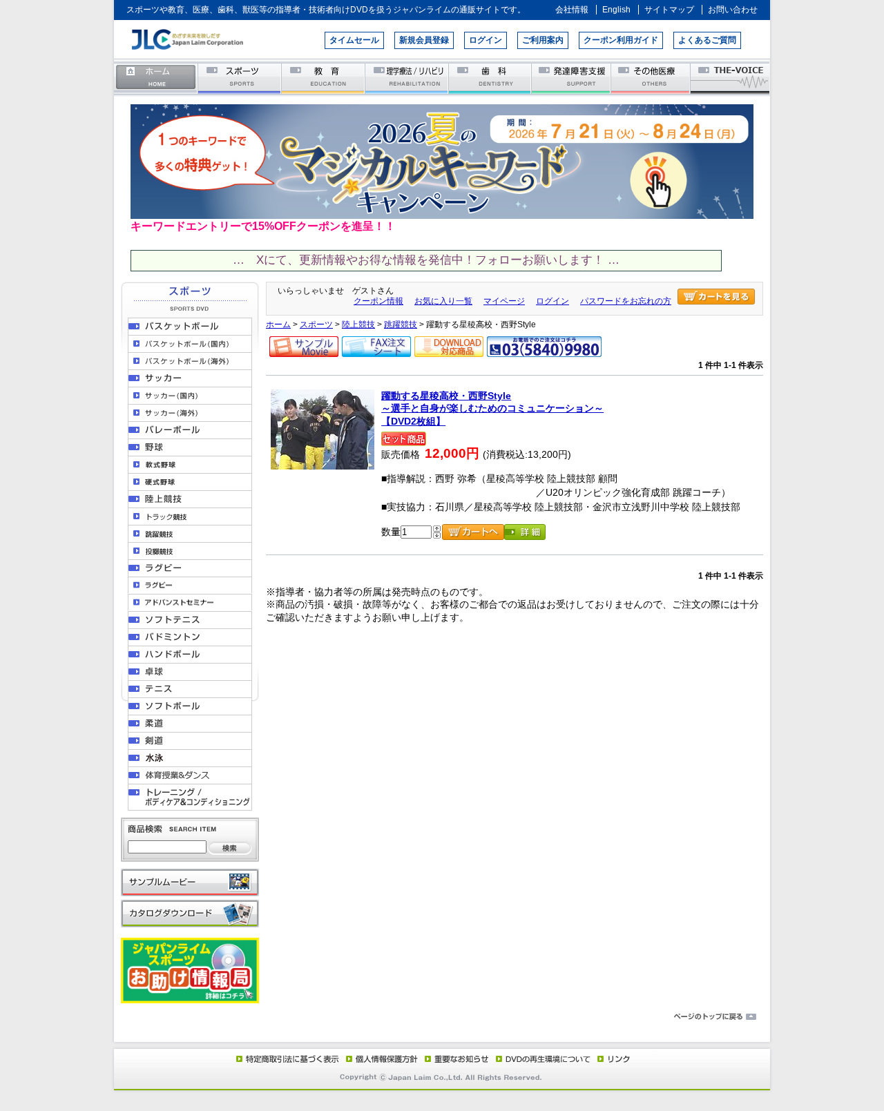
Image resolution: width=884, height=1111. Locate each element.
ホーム (156, 78)
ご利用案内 (543, 40)
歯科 (490, 78)
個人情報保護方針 (380, 1058)
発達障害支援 (572, 78)
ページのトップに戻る (442, 1017)
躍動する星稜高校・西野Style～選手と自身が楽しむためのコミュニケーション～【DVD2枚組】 (492, 408)
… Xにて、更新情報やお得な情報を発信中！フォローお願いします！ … (426, 260)
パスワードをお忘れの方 (625, 301)
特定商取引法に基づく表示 (286, 1058)
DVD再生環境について (544, 1058)
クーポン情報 (378, 301)
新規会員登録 (424, 40)
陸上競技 (358, 324)
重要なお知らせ (454, 1058)
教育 (323, 78)
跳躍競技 (400, 324)
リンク (612, 1058)
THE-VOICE (730, 78)
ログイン (485, 40)
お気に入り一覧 (443, 301)
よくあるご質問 (707, 40)
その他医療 (651, 78)
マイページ (504, 301)
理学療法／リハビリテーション (407, 78)
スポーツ (240, 78)
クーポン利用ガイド (621, 40)
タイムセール (354, 40)
